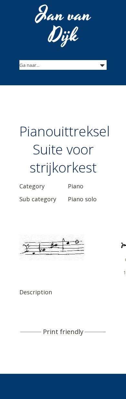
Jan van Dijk (64, 25)
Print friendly (63, 332)
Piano (75, 186)
